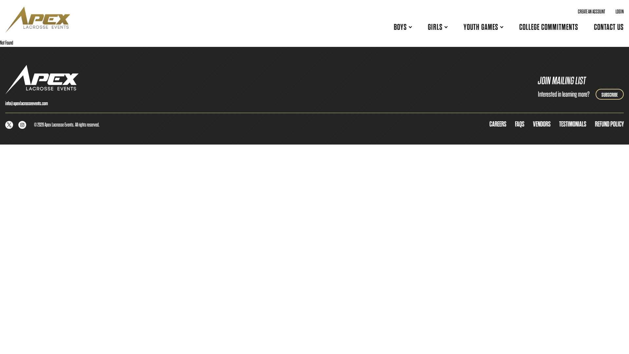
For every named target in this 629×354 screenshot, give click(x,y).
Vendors (542, 124)
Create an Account (591, 11)
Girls (435, 27)
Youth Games (481, 27)
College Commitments (548, 27)
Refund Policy (609, 124)
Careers (497, 124)
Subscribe (609, 95)
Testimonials (572, 124)
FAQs (519, 124)
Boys (400, 27)
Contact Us (609, 27)
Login (620, 11)
